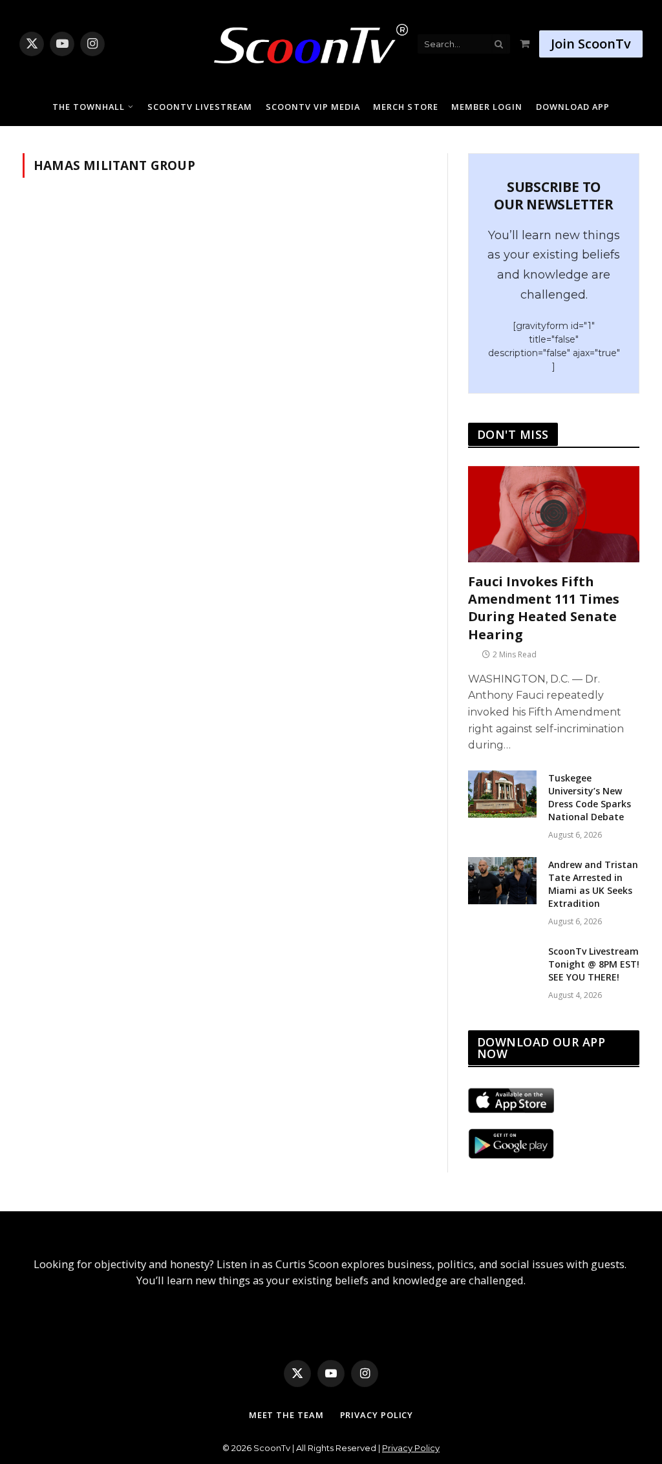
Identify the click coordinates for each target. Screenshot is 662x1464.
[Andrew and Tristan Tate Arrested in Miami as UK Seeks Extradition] (502, 880)
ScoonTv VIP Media (313, 106)
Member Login (486, 106)
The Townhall (88, 106)
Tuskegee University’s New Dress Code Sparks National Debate (589, 797)
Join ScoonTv (591, 43)
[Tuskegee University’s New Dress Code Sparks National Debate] (502, 794)
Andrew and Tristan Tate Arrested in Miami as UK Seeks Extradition (593, 883)
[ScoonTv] (301, 40)
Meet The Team (286, 1415)
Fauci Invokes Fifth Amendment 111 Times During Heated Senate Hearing (543, 608)
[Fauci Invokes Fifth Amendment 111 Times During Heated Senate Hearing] (553, 514)
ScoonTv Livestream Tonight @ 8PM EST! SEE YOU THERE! (593, 964)
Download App (573, 106)
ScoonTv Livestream (199, 106)
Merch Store (405, 106)
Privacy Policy (377, 1415)
